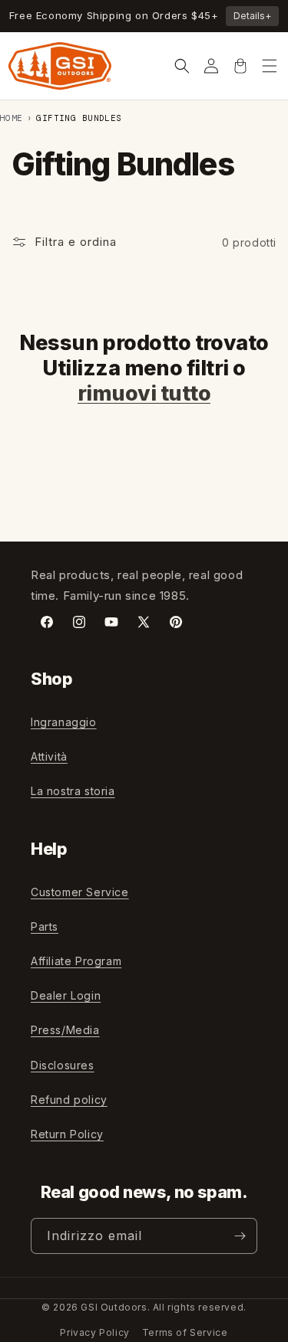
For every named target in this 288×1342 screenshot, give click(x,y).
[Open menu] (269, 66)
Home (11, 118)
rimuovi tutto (144, 393)
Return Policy (67, 1134)
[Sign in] (211, 66)
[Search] (182, 66)
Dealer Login (66, 995)
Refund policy (69, 1099)
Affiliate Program (76, 960)
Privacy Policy (94, 1332)
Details (252, 15)
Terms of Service (185, 1332)
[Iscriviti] (240, 1236)
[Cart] (240, 66)
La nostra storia (73, 790)
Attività (49, 756)
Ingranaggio (64, 721)
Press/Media (65, 1029)
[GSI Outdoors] (60, 65)
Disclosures (62, 1065)
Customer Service (80, 891)
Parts (44, 926)
